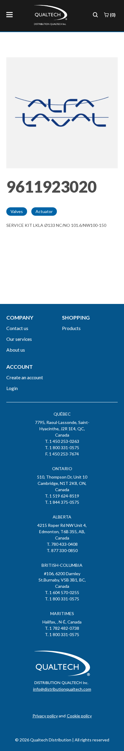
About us (15, 350)
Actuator (44, 211)
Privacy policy (45, 715)
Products (71, 328)
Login (12, 388)
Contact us (17, 328)
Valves (17, 211)
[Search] (95, 15)
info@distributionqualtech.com (62, 689)
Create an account (24, 377)
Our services (19, 339)
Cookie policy (79, 715)
